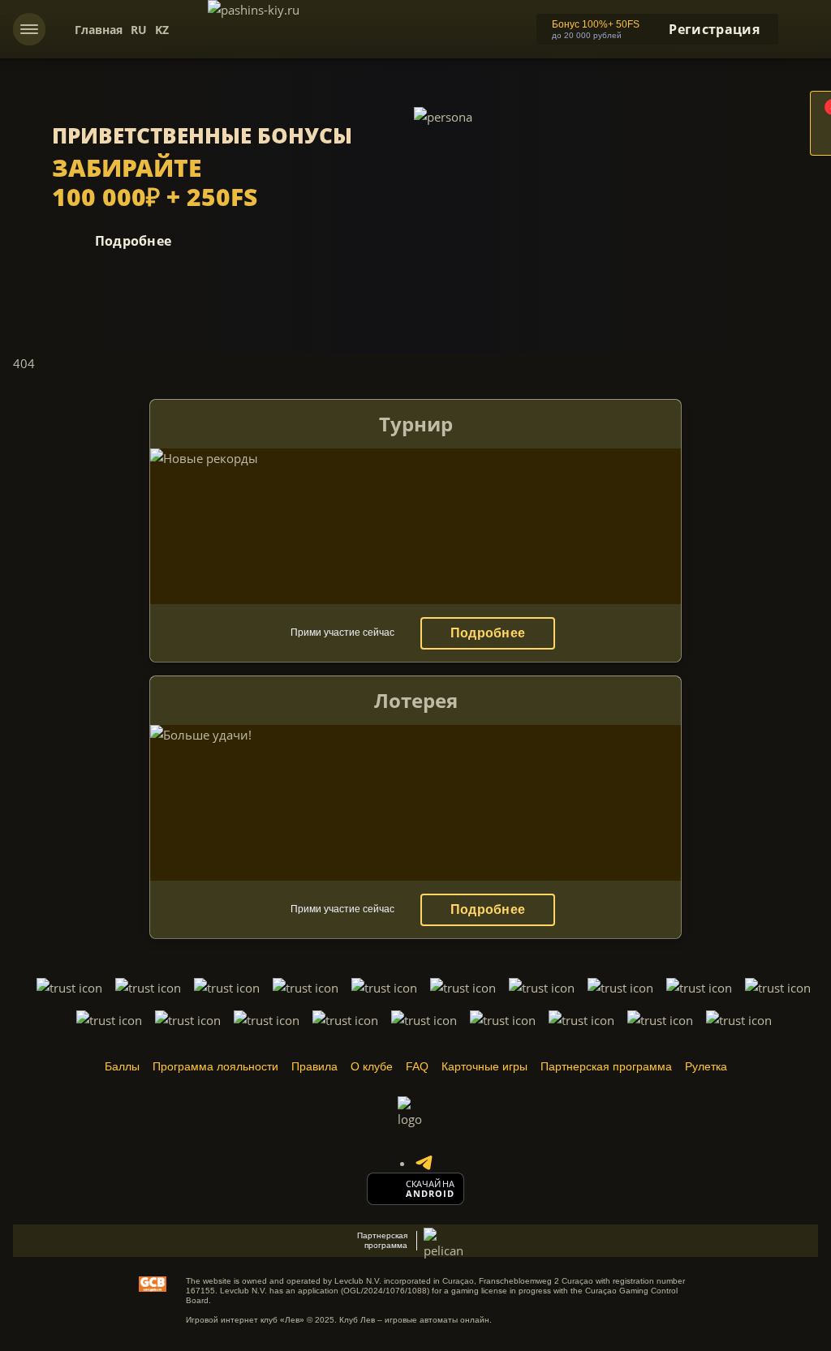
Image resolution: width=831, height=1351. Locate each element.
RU (139, 29)
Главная (99, 29)
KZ (162, 29)
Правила (314, 1066)
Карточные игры (484, 1066)
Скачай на (430, 1184)
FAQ (417, 1066)
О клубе (372, 1066)
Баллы (122, 1066)
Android (430, 1194)
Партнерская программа (606, 1066)
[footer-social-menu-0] (423, 1163)
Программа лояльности (215, 1066)
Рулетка (706, 1066)
